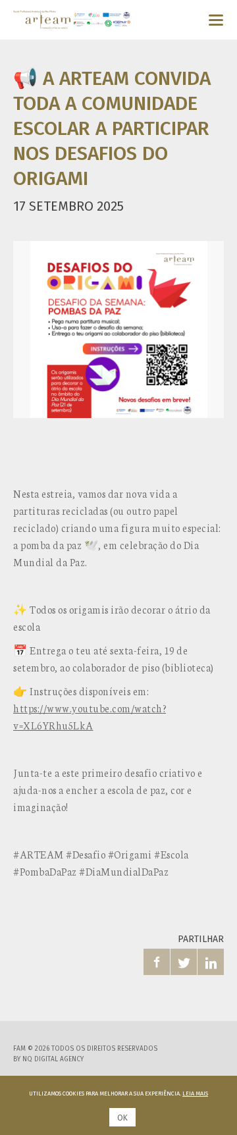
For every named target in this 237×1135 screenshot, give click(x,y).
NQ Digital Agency (53, 1059)
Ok (122, 1117)
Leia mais (195, 1093)
